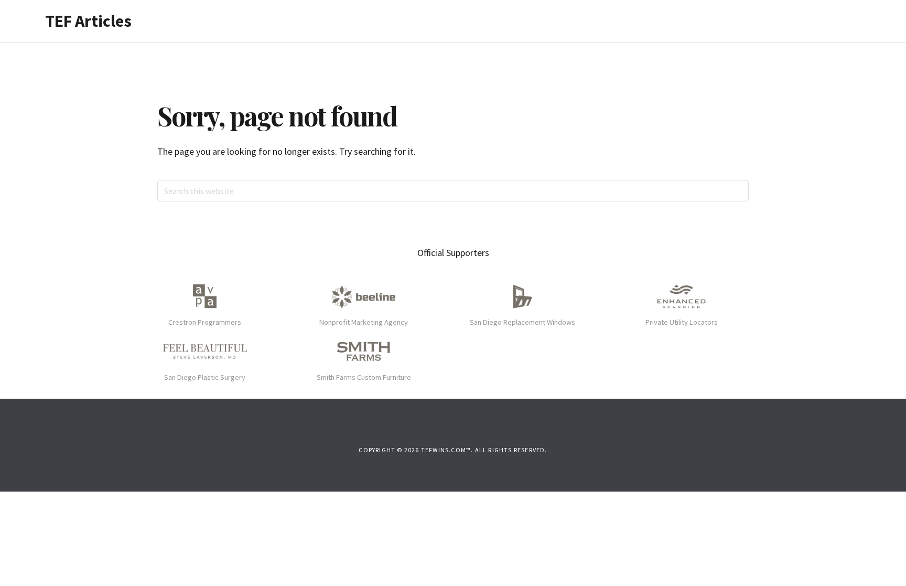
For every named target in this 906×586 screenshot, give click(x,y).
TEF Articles (88, 20)
